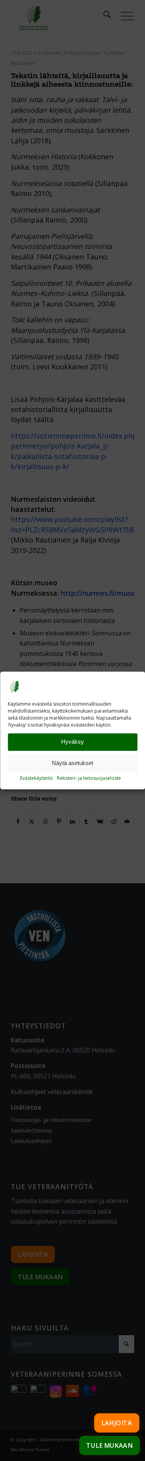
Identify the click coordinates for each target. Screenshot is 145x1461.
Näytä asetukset (72, 763)
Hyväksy (72, 742)
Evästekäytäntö (36, 778)
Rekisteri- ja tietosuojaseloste (89, 778)
